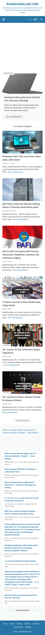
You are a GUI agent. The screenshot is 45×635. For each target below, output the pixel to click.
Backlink (28, 627)
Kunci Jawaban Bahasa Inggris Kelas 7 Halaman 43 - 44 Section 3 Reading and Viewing (19, 485)
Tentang (19, 624)
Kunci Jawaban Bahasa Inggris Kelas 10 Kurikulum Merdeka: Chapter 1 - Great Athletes (20, 456)
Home (5, 624)
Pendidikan (6, 298)
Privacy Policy (18, 627)
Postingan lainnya (22, 420)
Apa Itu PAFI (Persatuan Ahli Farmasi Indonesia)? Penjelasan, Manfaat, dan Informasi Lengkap (20, 254)
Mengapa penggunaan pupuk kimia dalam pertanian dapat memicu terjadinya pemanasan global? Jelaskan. (21, 548)
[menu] (5, 19)
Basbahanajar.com (22, 4)
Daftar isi (27, 624)
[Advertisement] (22, 47)
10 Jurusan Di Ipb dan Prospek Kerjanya (20, 561)
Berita (5, 247)
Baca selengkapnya (15, 117)
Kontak (12, 624)
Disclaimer (36, 624)
